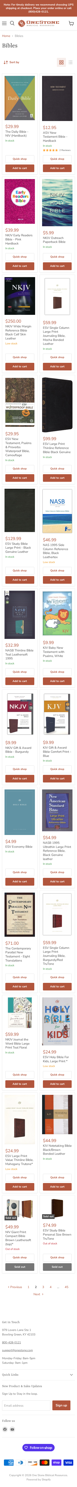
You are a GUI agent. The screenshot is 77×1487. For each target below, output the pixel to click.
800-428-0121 (11, 1342)
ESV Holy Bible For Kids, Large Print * (56, 1059)
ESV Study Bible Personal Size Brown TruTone (57, 1234)
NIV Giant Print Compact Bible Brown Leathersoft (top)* (18, 1238)
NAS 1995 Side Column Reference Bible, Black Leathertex (55, 551)
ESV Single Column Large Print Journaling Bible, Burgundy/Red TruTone (56, 956)
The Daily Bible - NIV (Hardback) (16, 134)
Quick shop (20, 159)
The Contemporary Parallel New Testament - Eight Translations (18, 954)
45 (66, 1287)
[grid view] (61, 62)
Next (37, 1294)
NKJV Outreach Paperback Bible (54, 240)
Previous (15, 1287)
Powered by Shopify (38, 1479)
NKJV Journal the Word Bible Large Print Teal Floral (17, 1043)
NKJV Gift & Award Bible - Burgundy (18, 750)
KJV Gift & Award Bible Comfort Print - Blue (57, 752)
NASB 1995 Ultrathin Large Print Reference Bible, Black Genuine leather (57, 851)
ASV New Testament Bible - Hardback (55, 137)
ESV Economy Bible (18, 847)
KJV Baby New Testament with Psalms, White (53, 652)
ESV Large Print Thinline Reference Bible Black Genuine (57, 448)
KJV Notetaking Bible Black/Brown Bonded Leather (57, 1150)
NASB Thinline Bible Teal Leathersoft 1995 (19, 654)
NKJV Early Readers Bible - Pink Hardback (18, 239)
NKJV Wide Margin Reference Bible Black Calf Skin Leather (18, 332)
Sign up (61, 1405)
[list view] (70, 62)
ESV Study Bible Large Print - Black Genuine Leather (18, 548)
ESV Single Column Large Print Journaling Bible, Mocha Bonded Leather (56, 336)
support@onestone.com (17, 1350)
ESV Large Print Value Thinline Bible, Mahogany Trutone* (19, 1160)
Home (6, 36)
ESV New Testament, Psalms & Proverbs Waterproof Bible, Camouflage (18, 447)
